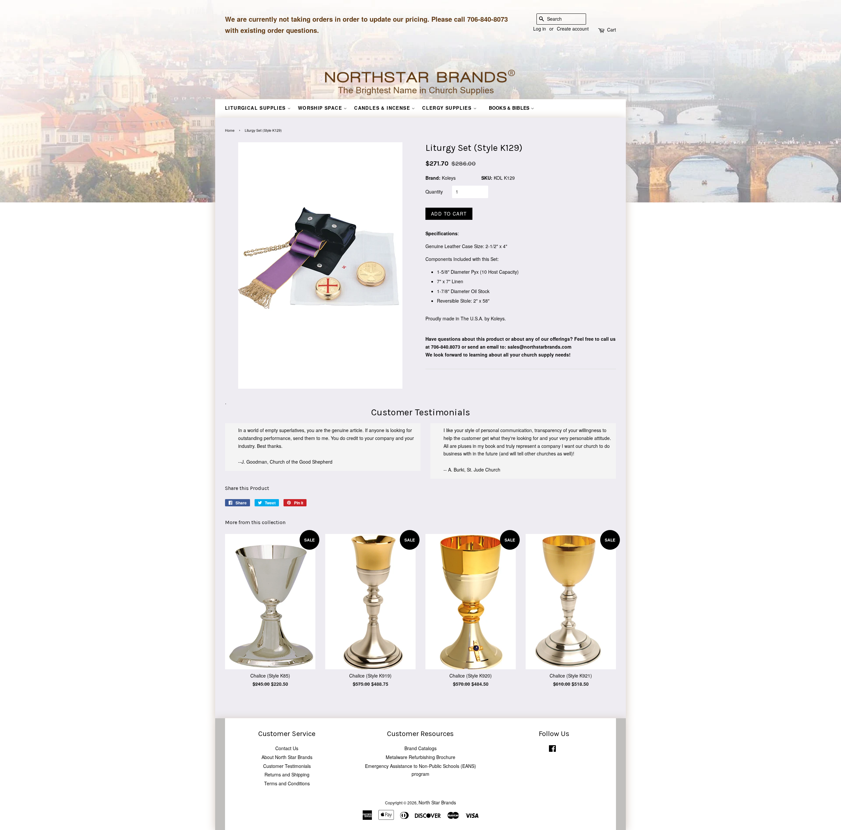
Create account (573, 28)
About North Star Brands (286, 757)
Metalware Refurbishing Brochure (420, 757)
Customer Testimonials (287, 766)
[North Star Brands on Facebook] (552, 749)
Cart (611, 29)
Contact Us (286, 748)
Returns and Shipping (286, 774)
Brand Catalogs (420, 748)
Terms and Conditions (287, 783)
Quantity (434, 191)
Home (230, 130)
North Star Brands (437, 802)
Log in (539, 28)
